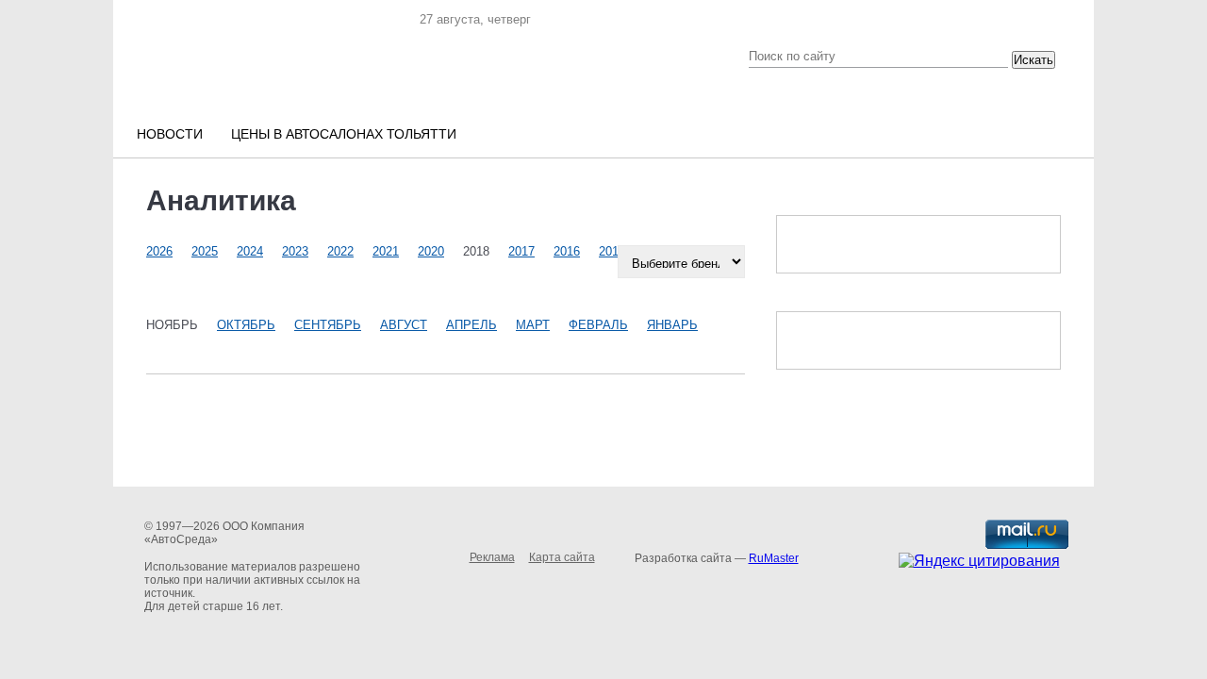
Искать (1033, 60)
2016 (567, 251)
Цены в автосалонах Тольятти (343, 133)
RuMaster (774, 558)
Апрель (471, 325)
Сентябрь (327, 325)
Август (403, 325)
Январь (672, 325)
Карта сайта (562, 557)
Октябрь (246, 325)
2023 (295, 251)
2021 (385, 251)
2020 (431, 251)
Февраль (598, 325)
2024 (250, 251)
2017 (521, 251)
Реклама (492, 557)
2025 (204, 251)
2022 (340, 251)
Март (533, 325)
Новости (170, 133)
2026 (159, 251)
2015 (612, 251)
